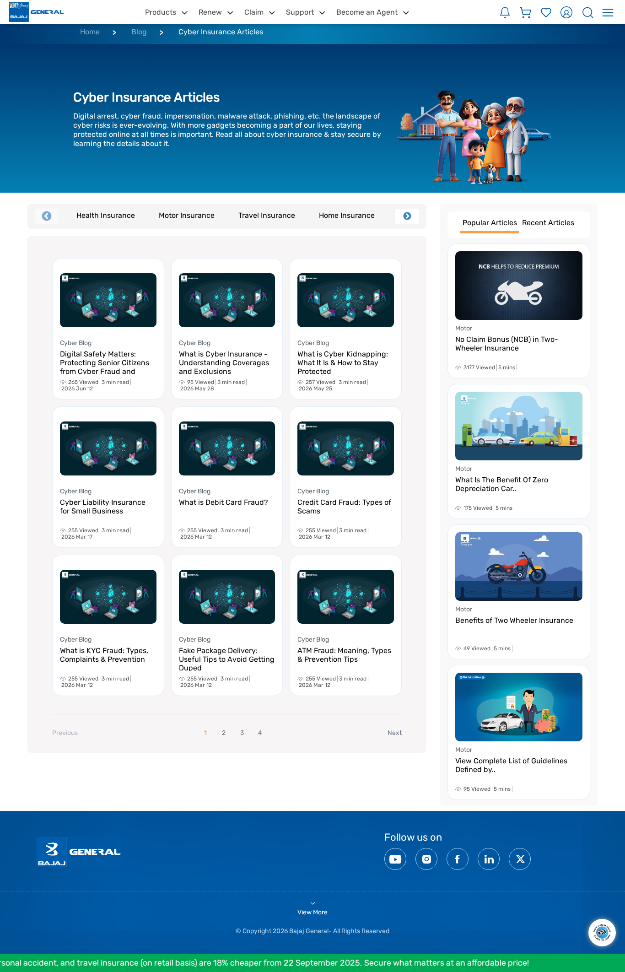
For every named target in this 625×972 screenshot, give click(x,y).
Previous (47, 216)
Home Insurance (347, 215)
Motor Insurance (187, 215)
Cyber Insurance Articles (220, 31)
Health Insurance (105, 215)
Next (407, 216)
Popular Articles (490, 222)
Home (90, 31)
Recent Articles (548, 222)
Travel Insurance (266, 215)
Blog (139, 31)
